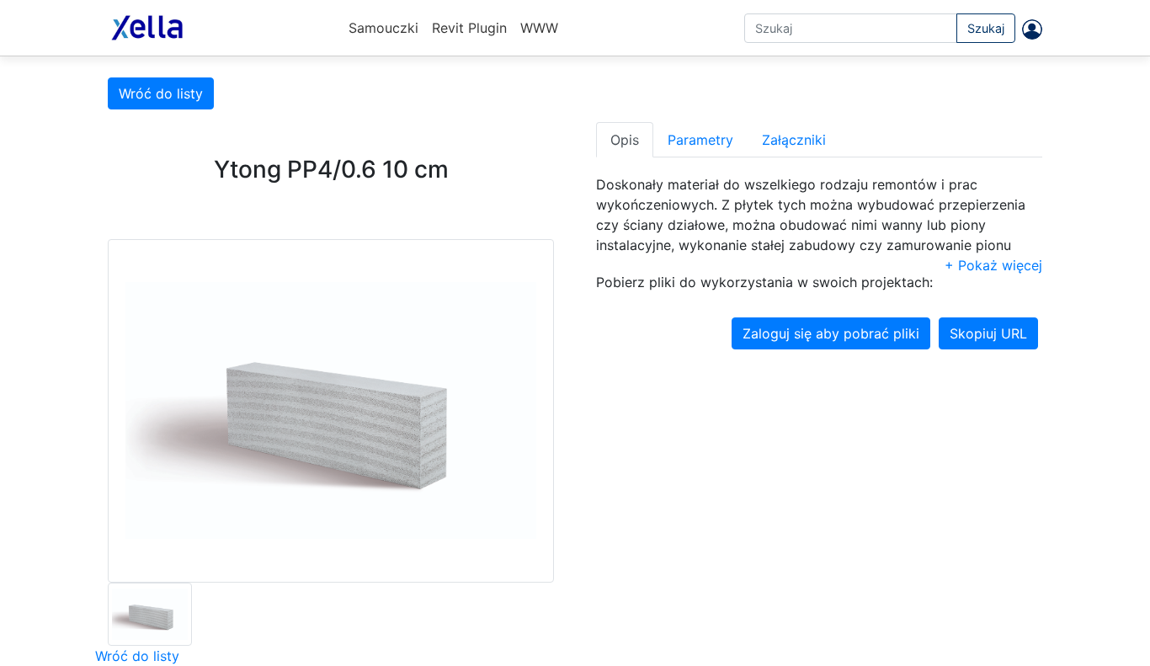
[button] (1028, 28)
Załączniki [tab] (794, 139)
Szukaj (985, 28)
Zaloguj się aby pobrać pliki (831, 333)
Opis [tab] (624, 139)
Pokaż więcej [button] (998, 265)
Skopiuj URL (988, 333)
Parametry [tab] (700, 139)
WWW (539, 27)
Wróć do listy (161, 93)
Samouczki (383, 27)
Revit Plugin (469, 27)
